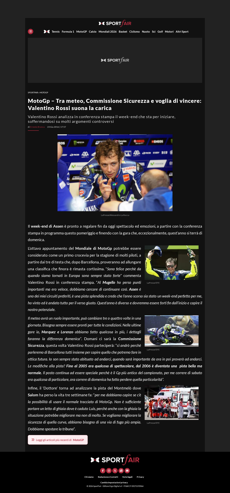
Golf (160, 31)
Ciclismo (134, 31)
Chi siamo (89, 477)
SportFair (33, 92)
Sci (153, 31)
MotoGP (81, 31)
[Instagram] (109, 470)
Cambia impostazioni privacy (114, 482)
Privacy (140, 477)
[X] (115, 470)
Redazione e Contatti (108, 477)
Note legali (127, 477)
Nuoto (146, 31)
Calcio (92, 31)
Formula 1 (68, 31)
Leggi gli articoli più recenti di (60, 440)
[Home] (47, 31)
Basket (123, 31)
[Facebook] (102, 470)
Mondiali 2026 (108, 31)
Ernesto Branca (37, 127)
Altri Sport (182, 31)
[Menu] (30, 31)
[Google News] (121, 470)
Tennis (56, 31)
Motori (169, 31)
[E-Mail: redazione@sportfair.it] (127, 470)
